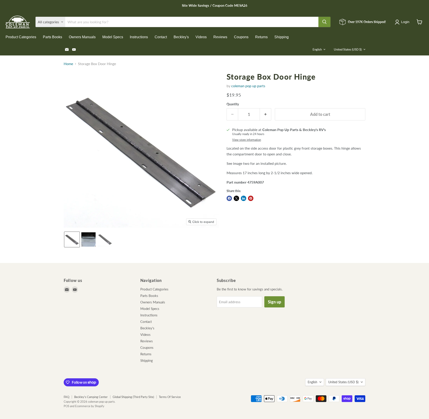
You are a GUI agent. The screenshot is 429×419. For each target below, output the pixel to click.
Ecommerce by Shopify (89, 406)
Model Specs (112, 37)
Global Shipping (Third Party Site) (133, 397)
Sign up (274, 301)
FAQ (66, 397)
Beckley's (181, 37)
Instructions (139, 37)
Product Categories (21, 37)
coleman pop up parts (248, 86)
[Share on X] (236, 198)
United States (348, 49)
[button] (403, 22)
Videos (201, 37)
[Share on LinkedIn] (243, 198)
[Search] (324, 22)
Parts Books (52, 37)
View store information (246, 140)
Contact (161, 37)
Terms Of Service (170, 397)
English (317, 49)
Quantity (233, 104)
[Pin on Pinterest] (250, 198)
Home (68, 64)
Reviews (220, 37)
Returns (261, 37)
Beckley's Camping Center (91, 397)
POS (66, 406)
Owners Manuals (82, 37)
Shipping (281, 37)
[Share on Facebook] (229, 198)
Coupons (241, 37)
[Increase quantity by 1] (265, 114)
